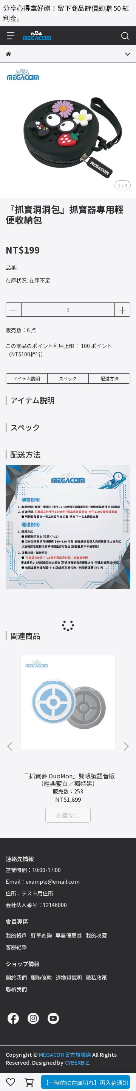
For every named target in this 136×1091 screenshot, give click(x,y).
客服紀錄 (16, 947)
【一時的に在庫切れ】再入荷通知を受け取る (85, 1084)
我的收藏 (96, 935)
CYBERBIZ (77, 1062)
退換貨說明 (69, 977)
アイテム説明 (26, 378)
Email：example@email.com (43, 881)
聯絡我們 (16, 989)
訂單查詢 (41, 935)
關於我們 (16, 977)
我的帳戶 (16, 935)
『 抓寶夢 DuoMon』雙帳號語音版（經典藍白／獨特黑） (68, 779)
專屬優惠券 (69, 935)
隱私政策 (96, 977)
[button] (125, 746)
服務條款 (41, 977)
